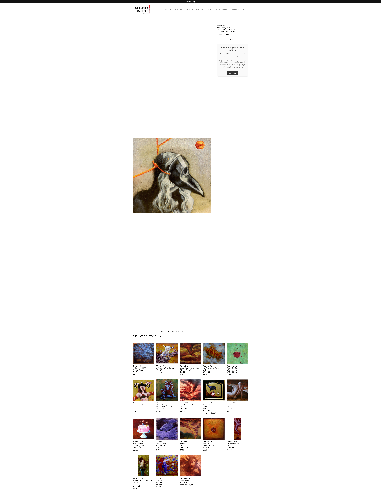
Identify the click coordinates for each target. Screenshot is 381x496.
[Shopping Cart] (246, 9)
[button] (185, 9)
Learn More (232, 73)
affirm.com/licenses (232, 69)
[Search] (243, 10)
